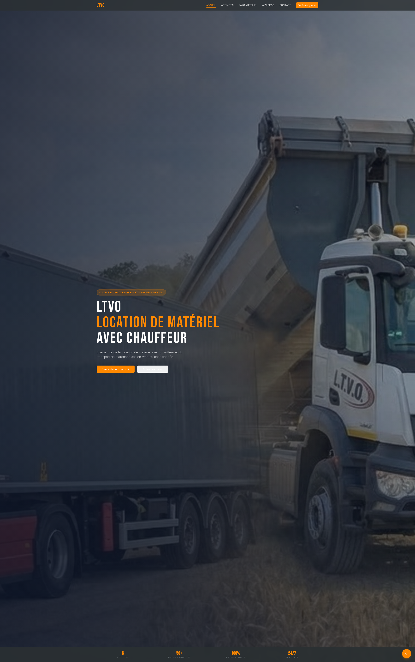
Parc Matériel (248, 5)
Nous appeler (154, 369)
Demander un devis (113, 369)
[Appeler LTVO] (406, 653)
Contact (285, 5)
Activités (227, 5)
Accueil (211, 5)
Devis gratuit (309, 5)
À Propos (268, 5)
